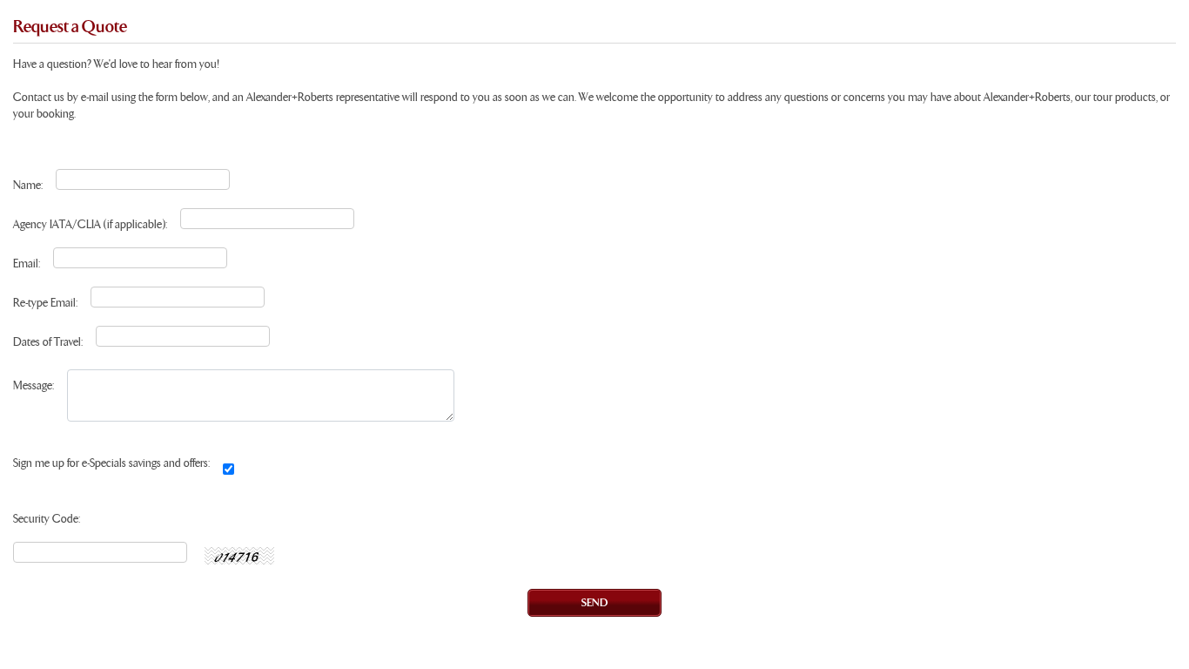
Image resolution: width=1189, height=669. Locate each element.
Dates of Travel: (48, 342)
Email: (26, 264)
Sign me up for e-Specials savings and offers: (111, 463)
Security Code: (46, 519)
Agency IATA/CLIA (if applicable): (90, 225)
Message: (33, 386)
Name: (28, 186)
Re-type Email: (45, 303)
